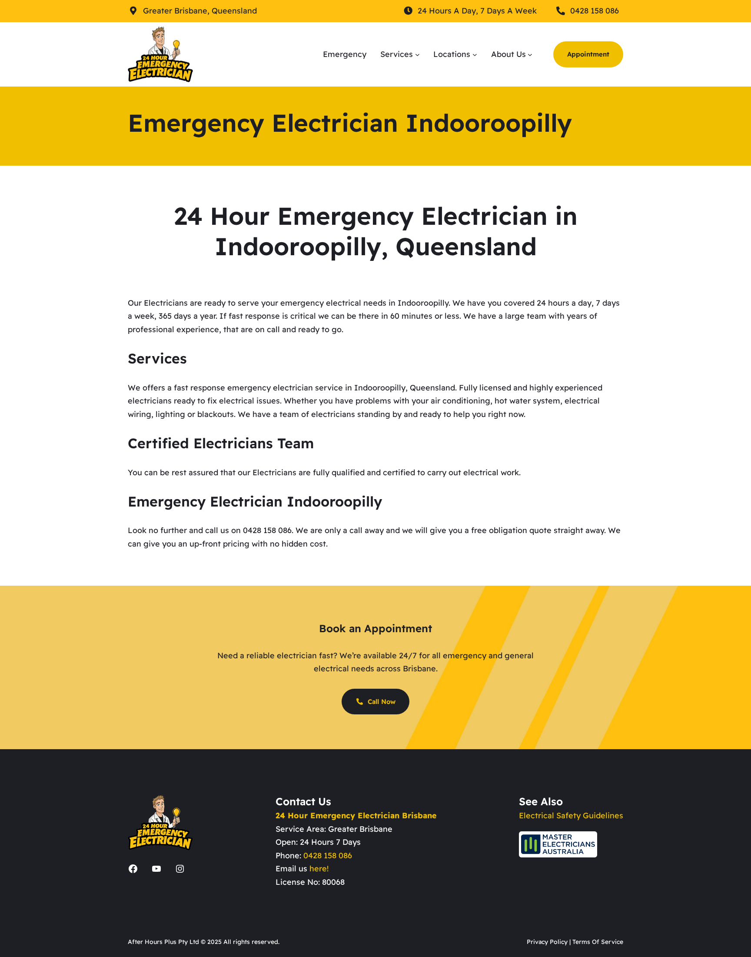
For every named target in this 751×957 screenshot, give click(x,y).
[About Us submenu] (530, 54)
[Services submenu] (417, 54)
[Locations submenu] (474, 54)
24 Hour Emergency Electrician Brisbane (356, 815)
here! (319, 869)
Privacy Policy (547, 942)
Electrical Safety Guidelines (571, 815)
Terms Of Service (597, 942)
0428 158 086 (327, 855)
